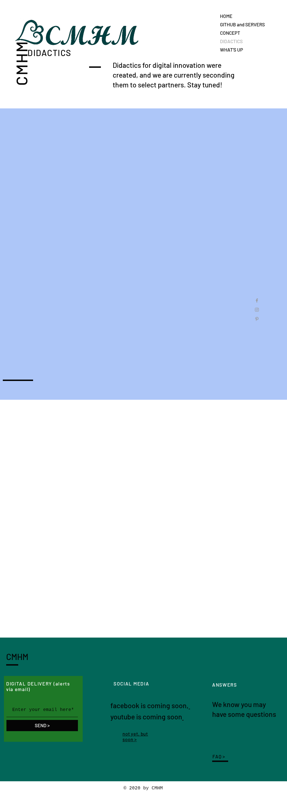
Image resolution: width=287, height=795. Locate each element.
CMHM (21, 62)
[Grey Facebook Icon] (257, 300)
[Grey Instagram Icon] (257, 309)
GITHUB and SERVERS (242, 24)
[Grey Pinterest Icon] (257, 319)
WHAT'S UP (231, 49)
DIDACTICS (231, 41)
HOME (226, 16)
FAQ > (218, 756)
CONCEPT (230, 33)
